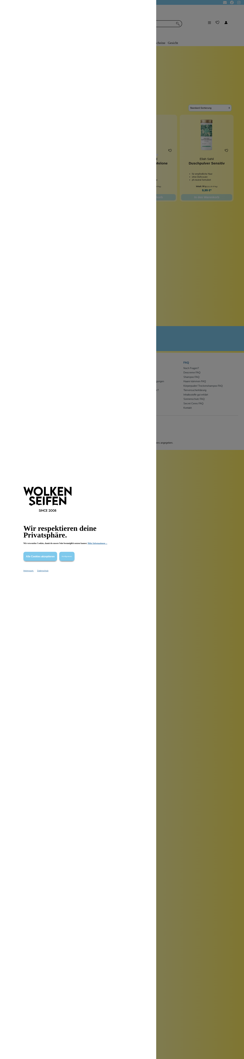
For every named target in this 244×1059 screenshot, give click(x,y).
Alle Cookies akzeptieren (40, 556)
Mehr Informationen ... (97, 543)
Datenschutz (42, 571)
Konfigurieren (67, 556)
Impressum (28, 571)
